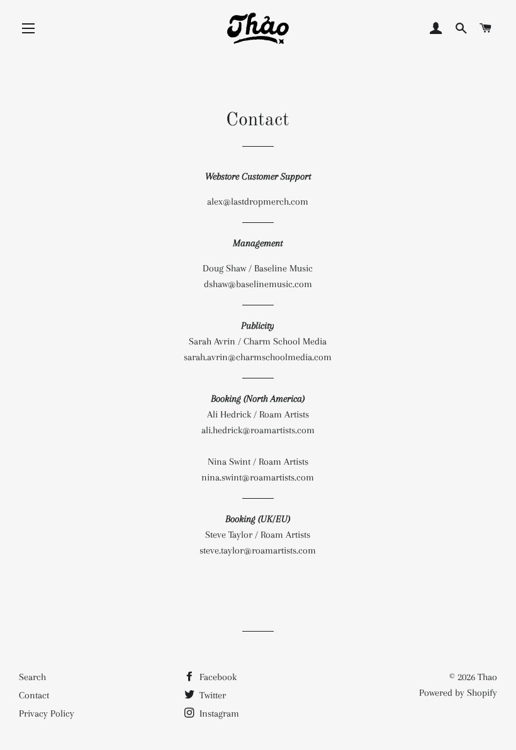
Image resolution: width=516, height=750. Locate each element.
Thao (487, 677)
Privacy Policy (46, 713)
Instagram (218, 713)
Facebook (217, 677)
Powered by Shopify (458, 692)
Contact (34, 695)
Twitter (211, 695)
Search (32, 677)
